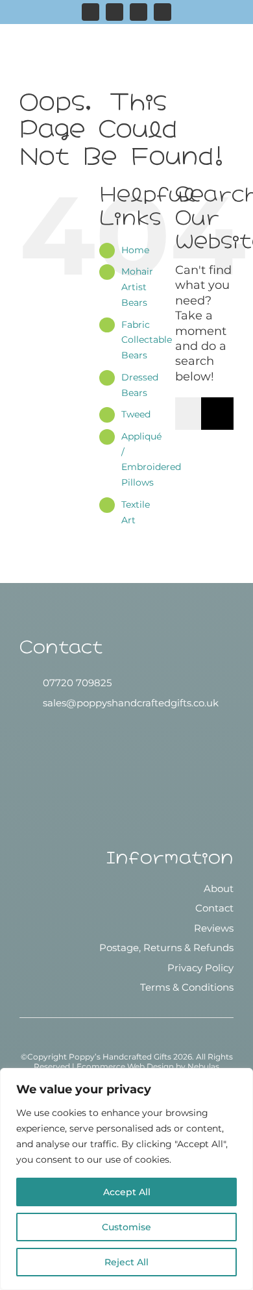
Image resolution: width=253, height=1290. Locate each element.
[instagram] (90, 12)
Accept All (127, 1192)
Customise (126, 1227)
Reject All (126, 1262)
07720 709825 (77, 682)
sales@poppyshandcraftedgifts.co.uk (131, 703)
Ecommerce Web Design (125, 1066)
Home (135, 250)
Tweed (136, 414)
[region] (126, 1179)
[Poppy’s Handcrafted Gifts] (126, 740)
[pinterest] (138, 12)
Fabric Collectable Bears (146, 340)
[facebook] (114, 12)
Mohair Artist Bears (137, 287)
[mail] (162, 12)
